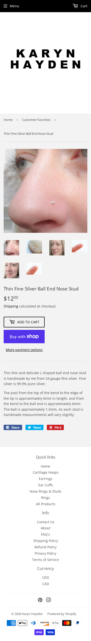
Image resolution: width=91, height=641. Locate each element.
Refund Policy (45, 547)
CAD (45, 583)
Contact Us (45, 522)
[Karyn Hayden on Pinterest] (40, 600)
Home (8, 119)
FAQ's (45, 534)
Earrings (45, 478)
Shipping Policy (45, 540)
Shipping (11, 306)
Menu (14, 6)
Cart (83, 6)
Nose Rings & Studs (45, 491)
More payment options (24, 349)
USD (45, 577)
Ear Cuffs (45, 485)
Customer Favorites (36, 119)
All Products (45, 504)
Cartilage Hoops (45, 472)
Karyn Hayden (32, 614)
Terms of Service (45, 559)
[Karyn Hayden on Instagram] (48, 600)
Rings (45, 497)
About (45, 528)
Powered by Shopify (61, 614)
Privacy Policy (45, 553)
